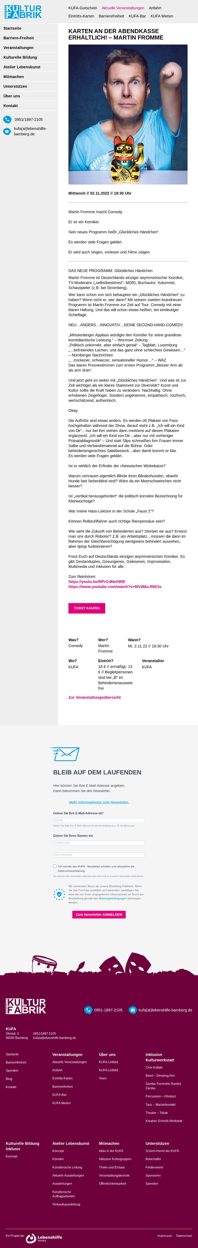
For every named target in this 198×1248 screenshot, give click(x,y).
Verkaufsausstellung (66, 1204)
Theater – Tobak (157, 1112)
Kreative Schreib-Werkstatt (164, 1121)
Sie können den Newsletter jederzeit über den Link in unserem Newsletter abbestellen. (98, 876)
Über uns (11, 96)
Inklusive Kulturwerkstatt (160, 1057)
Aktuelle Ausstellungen (68, 1175)
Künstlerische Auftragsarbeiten (63, 1194)
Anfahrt (155, 8)
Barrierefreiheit (111, 16)
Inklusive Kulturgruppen (115, 1159)
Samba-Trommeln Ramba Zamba (163, 1086)
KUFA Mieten (162, 16)
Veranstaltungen (18, 47)
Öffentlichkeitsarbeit (112, 1183)
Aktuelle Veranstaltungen (123, 8)
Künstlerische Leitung (67, 1167)
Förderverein (154, 1167)
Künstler (58, 1159)
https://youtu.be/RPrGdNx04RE (96, 581)
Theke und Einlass (112, 1167)
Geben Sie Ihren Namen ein (73, 835)
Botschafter (153, 1159)
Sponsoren (153, 1175)
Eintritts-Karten (81, 16)
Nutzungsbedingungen (113, 898)
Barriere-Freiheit (18, 38)
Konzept (11, 1156)
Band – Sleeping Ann (160, 1075)
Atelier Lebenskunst (21, 67)
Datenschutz (184, 1235)
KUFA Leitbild (108, 1062)
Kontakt (10, 106)
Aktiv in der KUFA (111, 1151)
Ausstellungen (62, 1183)
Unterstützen (15, 86)
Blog (9, 1079)
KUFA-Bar (137, 16)
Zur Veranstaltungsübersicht (94, 697)
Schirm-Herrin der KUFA (162, 1151)
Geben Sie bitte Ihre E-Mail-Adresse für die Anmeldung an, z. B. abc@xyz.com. (94, 825)
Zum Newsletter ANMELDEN (99, 915)
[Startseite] (23, 12)
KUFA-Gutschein (82, 8)
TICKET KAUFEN (87, 608)
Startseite (12, 28)
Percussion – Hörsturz (161, 1096)
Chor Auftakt (154, 1067)
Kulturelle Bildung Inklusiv (22, 1146)
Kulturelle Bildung (20, 57)
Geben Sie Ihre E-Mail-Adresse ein (78, 813)
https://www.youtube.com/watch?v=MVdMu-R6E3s (114, 587)
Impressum (165, 1235)
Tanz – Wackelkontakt (160, 1104)
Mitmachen (13, 77)
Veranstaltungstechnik (114, 1175)
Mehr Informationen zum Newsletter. (99, 802)
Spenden (12, 1070)
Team (103, 1078)
